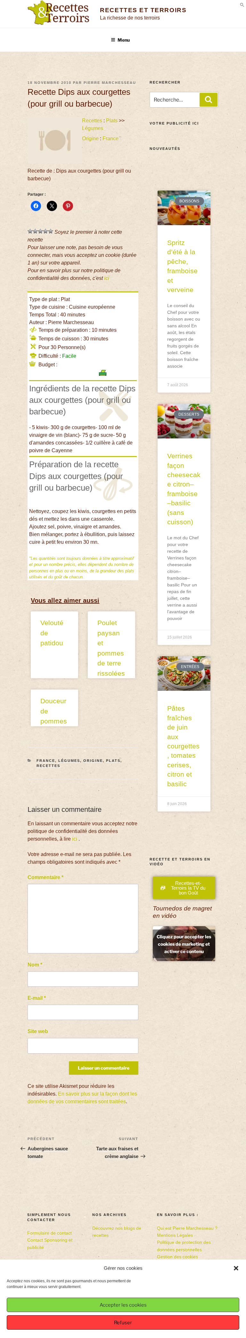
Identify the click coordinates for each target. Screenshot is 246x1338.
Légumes (92, 128)
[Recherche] (208, 99)
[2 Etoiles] (35, 231)
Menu (124, 40)
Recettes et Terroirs (143, 10)
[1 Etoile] (30, 231)
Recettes (92, 120)
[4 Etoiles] (45, 231)
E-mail (37, 998)
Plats (112, 120)
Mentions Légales (175, 1235)
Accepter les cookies (123, 1305)
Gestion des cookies (177, 1256)
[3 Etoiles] (40, 231)
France (110, 138)
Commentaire (45, 877)
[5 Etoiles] (50, 231)
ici (106, 278)
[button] (236, 1268)
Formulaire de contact (49, 1233)
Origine (90, 138)
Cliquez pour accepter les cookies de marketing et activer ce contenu (184, 944)
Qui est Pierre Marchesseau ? (187, 1228)
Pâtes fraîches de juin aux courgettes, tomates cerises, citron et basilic (183, 746)
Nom (35, 964)
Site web (38, 1031)
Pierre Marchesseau (110, 83)
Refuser (123, 1323)
